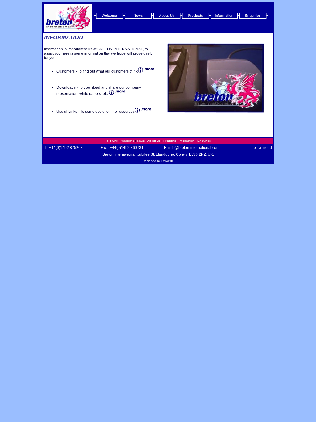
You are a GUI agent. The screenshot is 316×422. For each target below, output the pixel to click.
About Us (153, 140)
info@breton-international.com (193, 148)
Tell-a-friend (262, 148)
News (141, 140)
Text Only (111, 140)
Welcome (127, 140)
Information (187, 140)
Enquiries (204, 140)
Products (169, 140)
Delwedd (167, 160)
